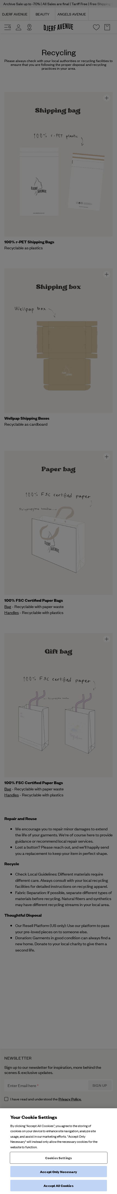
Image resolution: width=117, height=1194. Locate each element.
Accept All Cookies (58, 1185)
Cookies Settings (58, 1157)
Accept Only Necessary (58, 1171)
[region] (58, 1151)
